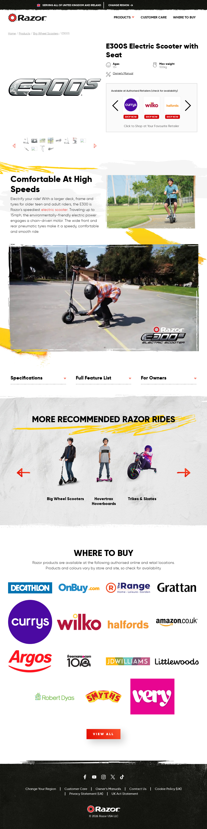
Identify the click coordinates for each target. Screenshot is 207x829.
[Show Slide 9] (26, 149)
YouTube (94, 777)
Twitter (113, 777)
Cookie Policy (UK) (168, 789)
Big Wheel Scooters (45, 33)
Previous (117, 105)
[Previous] (14, 145)
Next (185, 105)
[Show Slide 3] (42, 141)
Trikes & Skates (142, 498)
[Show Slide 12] (50, 149)
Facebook (85, 777)
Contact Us (137, 789)
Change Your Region (40, 789)
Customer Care (154, 17)
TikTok (122, 777)
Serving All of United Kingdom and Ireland (71, 5)
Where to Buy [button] (184, 17)
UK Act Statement (125, 794)
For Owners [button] (153, 378)
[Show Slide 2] (34, 141)
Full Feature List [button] (93, 378)
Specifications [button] (26, 378)
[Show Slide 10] (34, 149)
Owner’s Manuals (108, 789)
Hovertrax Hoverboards (104, 501)
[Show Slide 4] (50, 141)
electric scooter (54, 209)
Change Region (119, 5)
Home (12, 33)
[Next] (95, 145)
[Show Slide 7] (75, 141)
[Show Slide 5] (59, 141)
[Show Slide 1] (26, 141)
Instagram (103, 777)
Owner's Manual (123, 73)
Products (24, 33)
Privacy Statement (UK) (86, 794)
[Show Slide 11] (42, 149)
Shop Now (131, 116)
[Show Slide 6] (67, 141)
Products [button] (122, 17)
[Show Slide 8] (83, 141)
